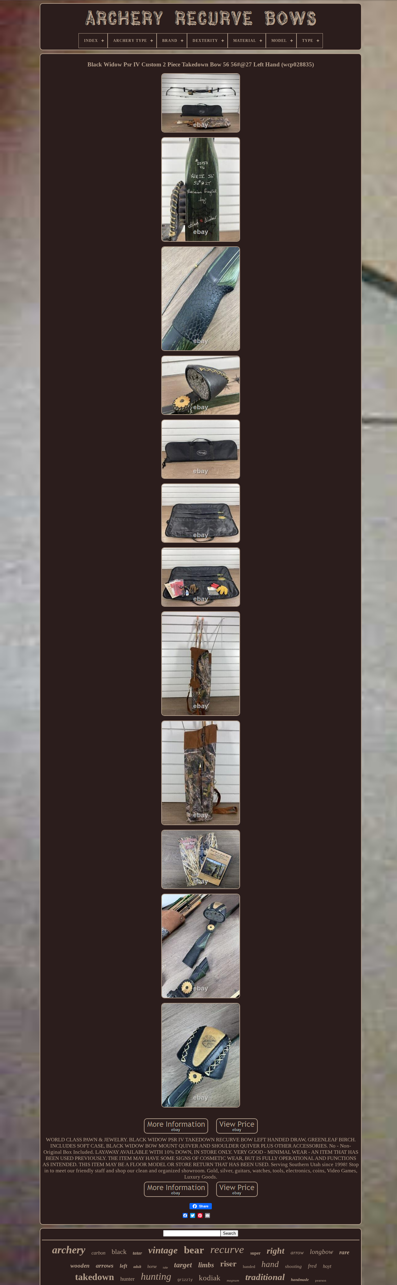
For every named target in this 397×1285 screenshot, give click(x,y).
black (119, 1252)
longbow (321, 1252)
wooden (80, 1265)
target (183, 1265)
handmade (300, 1279)
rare (344, 1252)
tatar (137, 1253)
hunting (156, 1276)
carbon (98, 1253)
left (123, 1266)
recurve (227, 1249)
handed (249, 1266)
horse (152, 1266)
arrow (297, 1253)
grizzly (185, 1280)
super (255, 1253)
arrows (105, 1265)
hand (270, 1264)
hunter (127, 1279)
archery (68, 1250)
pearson (320, 1280)
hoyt (327, 1266)
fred (312, 1266)
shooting (293, 1266)
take (165, 1267)
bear (194, 1250)
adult (137, 1267)
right (275, 1251)
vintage (163, 1250)
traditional (265, 1277)
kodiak (210, 1278)
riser (228, 1263)
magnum (233, 1280)
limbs (206, 1265)
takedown (94, 1277)
